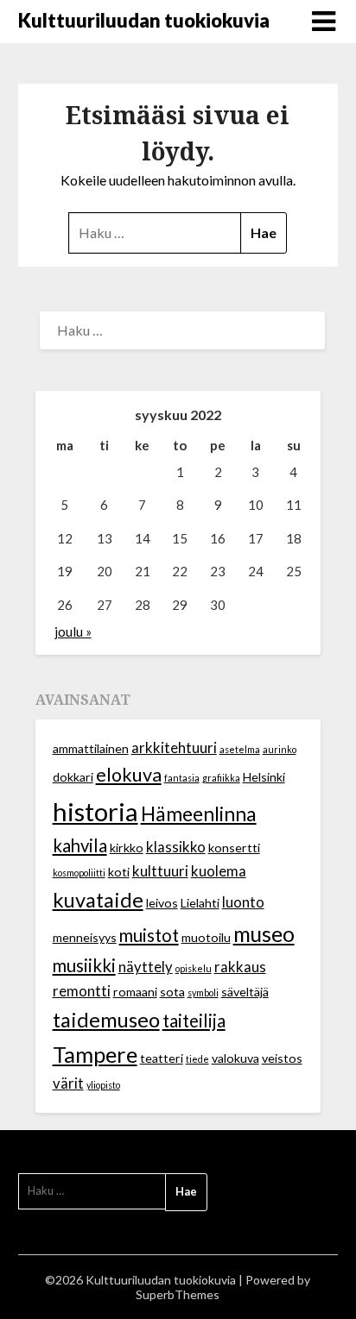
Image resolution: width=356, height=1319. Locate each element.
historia (95, 811)
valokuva (235, 1058)
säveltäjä (245, 991)
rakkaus (240, 967)
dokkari (73, 776)
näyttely (145, 967)
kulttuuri (160, 871)
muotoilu (206, 937)
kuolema (218, 871)
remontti (82, 991)
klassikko (176, 847)
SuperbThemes (177, 1294)
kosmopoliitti (79, 872)
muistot (149, 935)
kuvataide (98, 900)
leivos (162, 902)
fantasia (182, 777)
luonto (243, 902)
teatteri (161, 1058)
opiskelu (193, 968)
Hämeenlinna (199, 814)
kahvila (80, 845)
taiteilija (194, 1020)
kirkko (126, 847)
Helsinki (264, 776)
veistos (282, 1058)
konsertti (234, 847)
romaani (135, 991)
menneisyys (85, 937)
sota (172, 991)
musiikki (84, 965)
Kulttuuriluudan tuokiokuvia (144, 20)
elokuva (129, 774)
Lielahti (200, 902)
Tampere (95, 1054)
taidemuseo (106, 1020)
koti (119, 871)
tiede (197, 1059)
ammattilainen (91, 748)
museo (264, 933)
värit (68, 1083)
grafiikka (221, 777)
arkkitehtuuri (174, 748)
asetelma (239, 749)
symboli (203, 992)
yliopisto (103, 1084)
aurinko (279, 749)
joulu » (73, 631)
